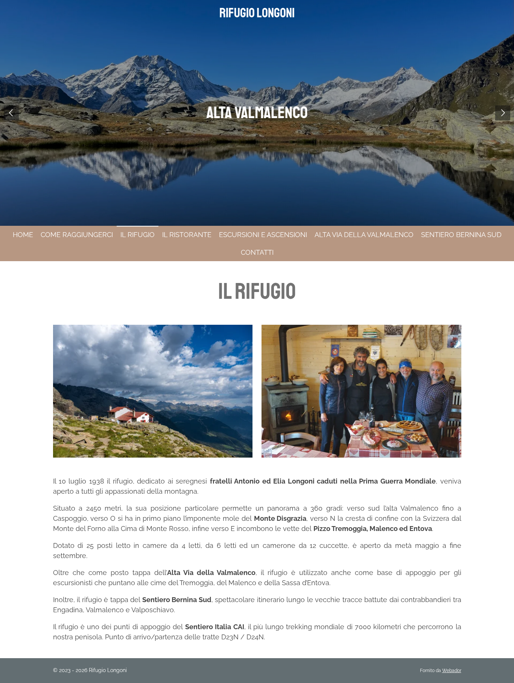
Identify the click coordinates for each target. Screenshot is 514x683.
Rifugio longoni (257, 13)
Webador (451, 670)
